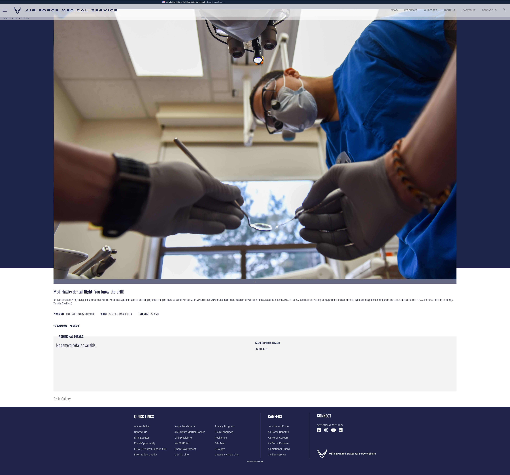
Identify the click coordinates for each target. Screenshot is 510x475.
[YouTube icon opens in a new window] (333, 430)
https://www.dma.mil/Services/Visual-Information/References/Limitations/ (339, 358)
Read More (260, 349)
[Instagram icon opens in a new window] (326, 430)
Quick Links (144, 416)
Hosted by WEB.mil (255, 462)
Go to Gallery (62, 398)
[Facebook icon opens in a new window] (319, 430)
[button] (216, 2)
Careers (275, 416)
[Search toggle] (504, 10)
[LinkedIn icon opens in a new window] (341, 430)
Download (61, 325)
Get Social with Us (330, 425)
